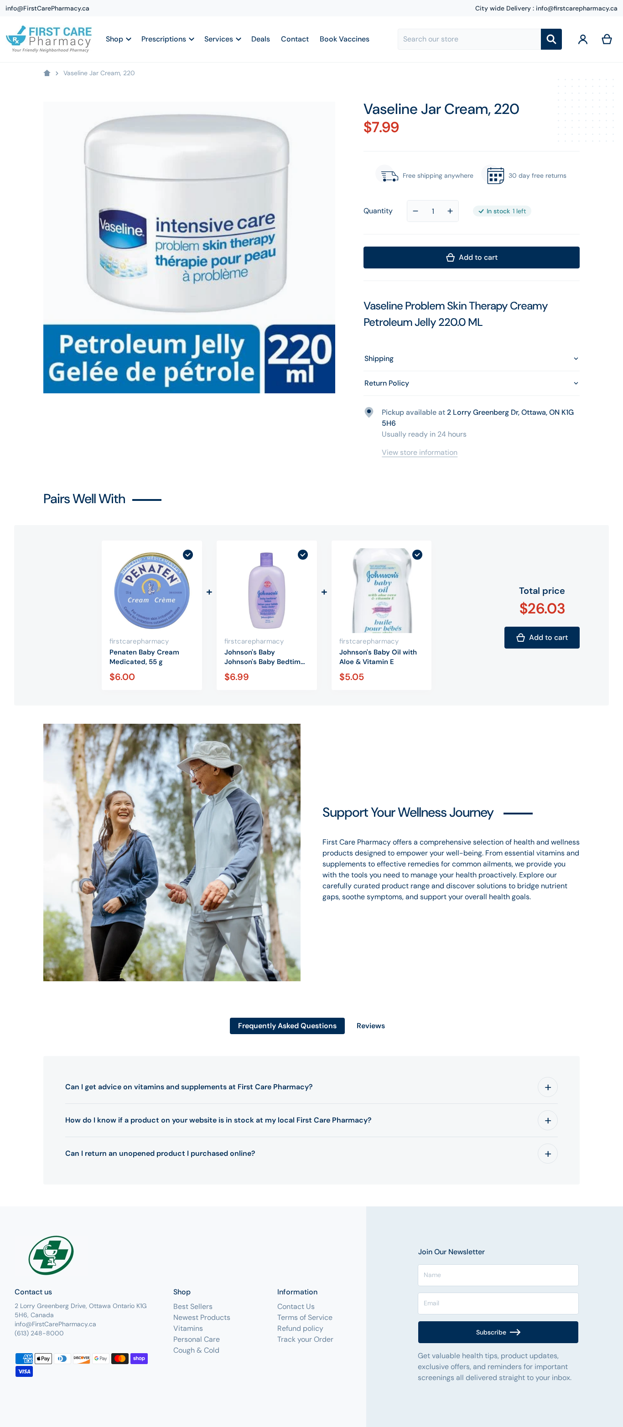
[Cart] (607, 39)
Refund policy (300, 1328)
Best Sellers (193, 1306)
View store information (419, 452)
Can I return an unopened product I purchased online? (160, 1153)
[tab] (287, 1026)
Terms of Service (304, 1317)
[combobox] (469, 39)
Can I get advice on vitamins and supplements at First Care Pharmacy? (189, 1087)
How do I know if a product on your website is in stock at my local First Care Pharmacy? (218, 1120)
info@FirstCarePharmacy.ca (47, 8)
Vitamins (188, 1328)
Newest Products (201, 1317)
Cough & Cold (196, 1350)
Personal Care (196, 1339)
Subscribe (491, 1332)
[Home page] (47, 73)
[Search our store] (551, 39)
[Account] (583, 39)
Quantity (378, 211)
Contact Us (296, 1306)
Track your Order (305, 1339)
